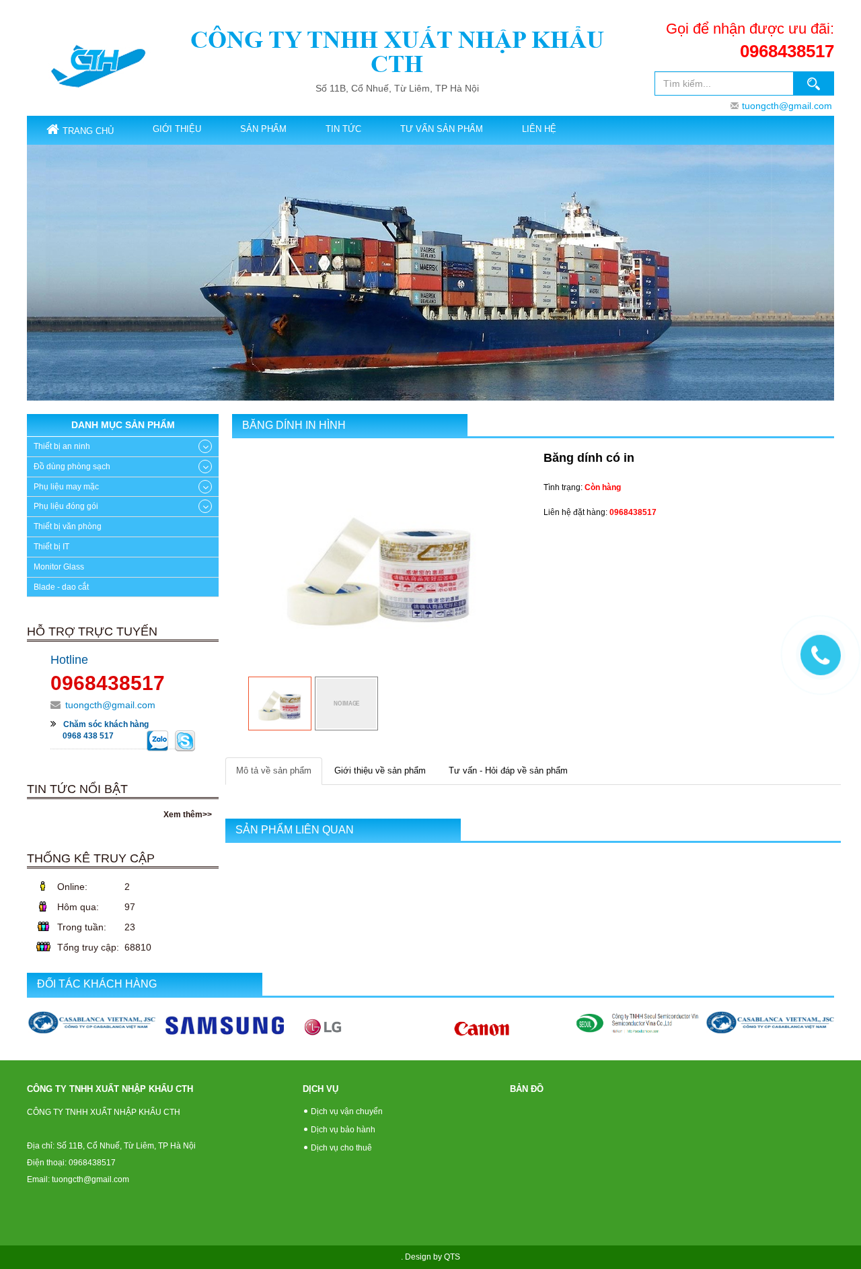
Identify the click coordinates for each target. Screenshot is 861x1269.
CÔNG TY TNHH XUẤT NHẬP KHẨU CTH (397, 51)
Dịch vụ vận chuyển (347, 1111)
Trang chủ (88, 131)
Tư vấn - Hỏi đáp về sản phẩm (508, 770)
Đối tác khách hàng (97, 984)
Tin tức (343, 129)
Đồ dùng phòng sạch (72, 466)
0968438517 (787, 51)
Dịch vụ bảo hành (343, 1129)
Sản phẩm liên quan (294, 829)
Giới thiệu (177, 129)
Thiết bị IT (51, 546)
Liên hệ (539, 129)
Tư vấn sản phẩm (441, 129)
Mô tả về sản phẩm (273, 770)
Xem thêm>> (187, 814)
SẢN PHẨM (263, 129)
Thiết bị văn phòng (68, 526)
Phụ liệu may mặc (66, 486)
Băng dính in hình (294, 425)
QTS (452, 1257)
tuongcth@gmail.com (787, 105)
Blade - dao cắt (61, 587)
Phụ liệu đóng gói (66, 506)
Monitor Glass (59, 567)
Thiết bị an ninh (62, 446)
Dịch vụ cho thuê (341, 1148)
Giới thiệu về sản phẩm (380, 770)
